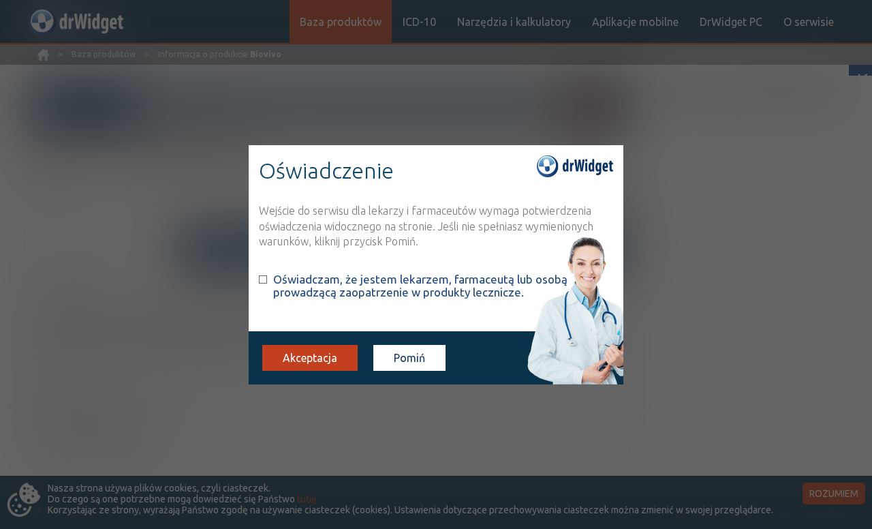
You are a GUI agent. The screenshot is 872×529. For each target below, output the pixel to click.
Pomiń (409, 358)
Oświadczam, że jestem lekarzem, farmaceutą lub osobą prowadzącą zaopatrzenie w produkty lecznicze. (420, 286)
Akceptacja (310, 358)
